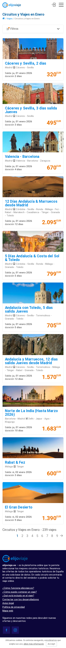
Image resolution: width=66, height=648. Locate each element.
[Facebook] (6, 630)
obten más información (34, 644)
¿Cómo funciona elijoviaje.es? (18, 588)
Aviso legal (8, 603)
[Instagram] (15, 630)
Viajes (9, 18)
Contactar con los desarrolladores (20, 599)
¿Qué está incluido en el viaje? (18, 595)
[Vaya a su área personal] (54, 5)
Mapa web (7, 610)
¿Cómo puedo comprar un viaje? (19, 591)
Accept (51, 644)
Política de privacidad (13, 607)
